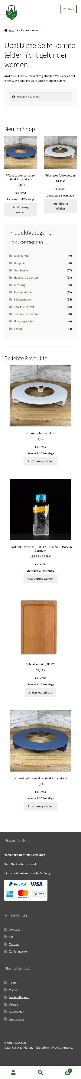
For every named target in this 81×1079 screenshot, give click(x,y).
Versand (14, 944)
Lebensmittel (23, 299)
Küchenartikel (23, 292)
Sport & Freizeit (24, 307)
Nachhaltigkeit (19, 997)
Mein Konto (13, 1072)
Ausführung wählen (20, 209)
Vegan (18, 329)
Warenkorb (62, 1069)
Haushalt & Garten (26, 277)
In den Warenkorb (40, 692)
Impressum (16, 1019)
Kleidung (19, 285)
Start (11, 30)
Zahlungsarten (18, 951)
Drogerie (19, 263)
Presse (13, 1004)
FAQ (11, 937)
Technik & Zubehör (26, 314)
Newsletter (16, 1012)
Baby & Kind (21, 255)
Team (13, 982)
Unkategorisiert (24, 321)
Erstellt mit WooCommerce (54, 1047)
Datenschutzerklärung (19, 1047)
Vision (13, 990)
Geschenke (21, 270)
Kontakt (14, 929)
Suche (40, 1072)
